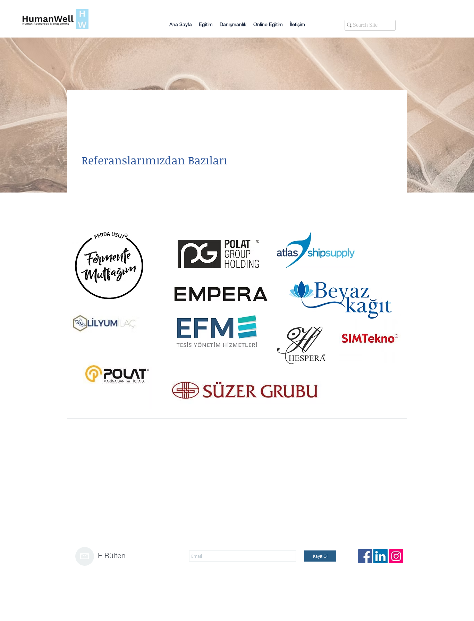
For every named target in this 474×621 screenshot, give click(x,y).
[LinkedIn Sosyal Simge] (380, 556)
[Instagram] (396, 556)
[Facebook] (365, 556)
